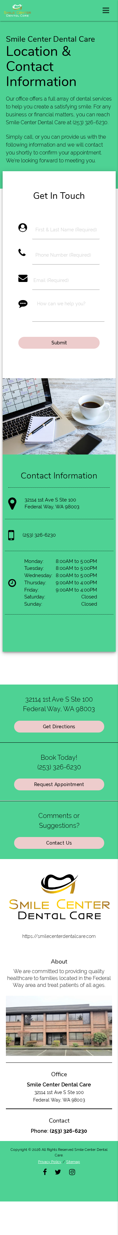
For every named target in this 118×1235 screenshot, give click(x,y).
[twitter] (58, 1171)
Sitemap (73, 1161)
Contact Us (59, 843)
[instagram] (72, 1171)
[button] (108, 9)
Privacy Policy (49, 1161)
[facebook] (45, 1171)
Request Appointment (59, 784)
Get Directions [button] (59, 726)
